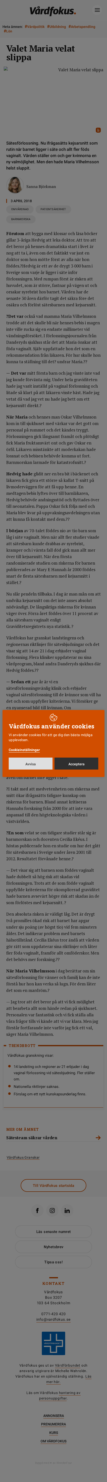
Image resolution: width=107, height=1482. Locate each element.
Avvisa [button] (30, 764)
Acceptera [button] (76, 764)
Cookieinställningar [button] (24, 750)
